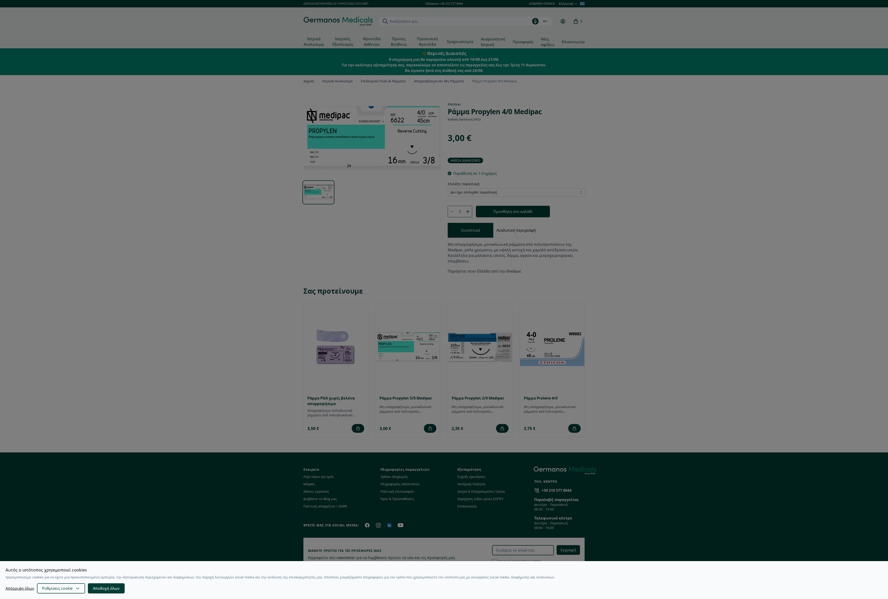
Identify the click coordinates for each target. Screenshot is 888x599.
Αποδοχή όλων (106, 588)
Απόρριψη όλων (20, 588)
